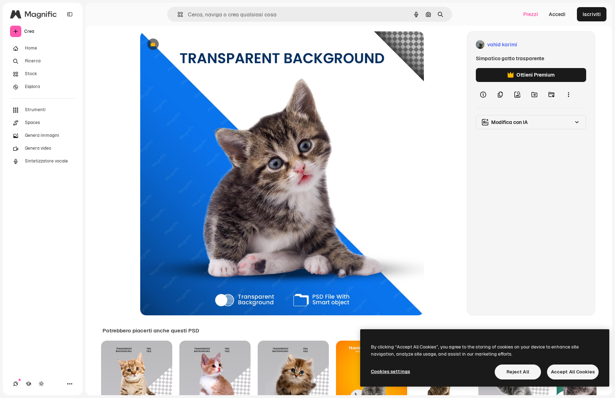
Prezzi (530, 14)
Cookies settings (390, 371)
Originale (187, 44)
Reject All (517, 372)
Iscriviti (592, 14)
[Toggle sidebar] (69, 14)
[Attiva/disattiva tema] (41, 383)
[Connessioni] (15, 383)
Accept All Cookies (573, 372)
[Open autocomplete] (177, 14)
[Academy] (28, 383)
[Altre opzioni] (568, 95)
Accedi (557, 14)
